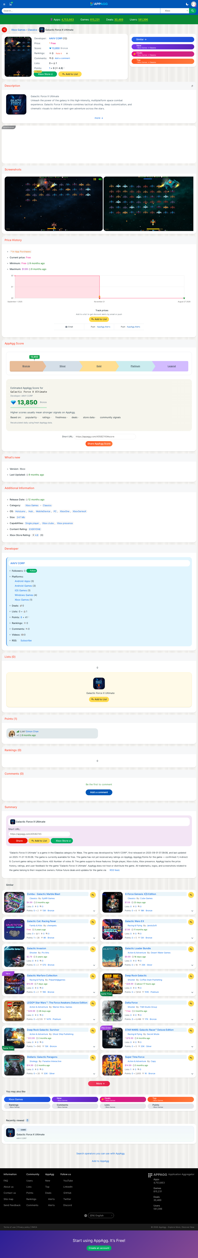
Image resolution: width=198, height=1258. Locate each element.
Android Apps (22, 581)
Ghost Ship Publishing (63, 1034)
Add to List (72, 74)
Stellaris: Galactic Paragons (42, 1056)
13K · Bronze (48, 910)
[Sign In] (193, 4)
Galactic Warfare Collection (42, 975)
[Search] (192, 10)
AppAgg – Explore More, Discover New (176, 1227)
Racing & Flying (133, 925)
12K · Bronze (146, 938)
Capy (153, 1061)
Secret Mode (153, 1034)
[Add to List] (93, 895)
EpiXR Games (48, 898)
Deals (48, 1192)
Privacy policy (23, 1227)
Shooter (32, 952)
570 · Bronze (48, 965)
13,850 (60, 48)
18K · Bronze (146, 910)
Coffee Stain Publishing (151, 980)
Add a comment (62, 58)
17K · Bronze (150, 1019)
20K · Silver (146, 1046)
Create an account (99, 1248)
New (47, 1180)
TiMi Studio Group (148, 1007)
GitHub (67, 1192)
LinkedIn (68, 1186)
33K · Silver (49, 1073)
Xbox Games (22, 599)
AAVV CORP (17, 563)
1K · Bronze (149, 1073)
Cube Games (146, 898)
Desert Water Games (160, 952)
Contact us (10, 1192)
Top (47, 1186)
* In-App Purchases (21, 251)
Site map (8, 1199)
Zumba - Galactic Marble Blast (43, 894)
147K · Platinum (53, 1019)
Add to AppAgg (100, 1161)
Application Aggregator (181, 1174)
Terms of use (10, 1227)
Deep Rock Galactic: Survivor (43, 1029)
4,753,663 (67, 19)
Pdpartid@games (57, 980)
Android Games (23, 585)
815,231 (95, 19)
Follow (33, 571)
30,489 (118, 19)
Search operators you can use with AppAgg (100, 1153)
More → (100, 1083)
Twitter (67, 1199)
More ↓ (99, 117)
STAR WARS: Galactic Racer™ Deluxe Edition (149, 1029)
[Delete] (27, 1120)
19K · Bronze (48, 992)
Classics (32, 898)
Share (19, 840)
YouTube (68, 1180)
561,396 (143, 19)
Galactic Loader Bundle (138, 948)
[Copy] (192, 86)
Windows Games (24, 595)
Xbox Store (44, 74)
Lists (28, 1186)
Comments (32, 1205)
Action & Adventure (135, 952)
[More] (94, 910)
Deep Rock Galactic (136, 975)
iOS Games (21, 590)
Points (29, 1192)
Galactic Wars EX (134, 921)
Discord (67, 1205)
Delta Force (131, 1002)
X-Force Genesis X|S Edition (140, 894)
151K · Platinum (151, 992)
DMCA (34, 1227)
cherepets (52, 925)
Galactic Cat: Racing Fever (41, 921)
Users (29, 1180)
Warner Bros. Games (62, 1007)
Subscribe (26, 640)
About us (9, 1186)
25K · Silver (146, 965)
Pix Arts (45, 952)
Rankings (31, 1199)
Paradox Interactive (51, 1061)
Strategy (32, 1061)
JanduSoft (152, 925)
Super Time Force (134, 1056)
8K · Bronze (48, 938)
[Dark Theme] (187, 4)
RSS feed (114, 870)
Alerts (51, 1199)
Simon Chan (32, 731)
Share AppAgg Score (99, 443)
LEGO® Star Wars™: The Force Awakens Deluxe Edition (57, 1002)
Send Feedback (12, 1205)
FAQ (6, 1180)
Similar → (141, 39)
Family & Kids (34, 925)
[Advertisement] (93, 144)
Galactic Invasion (36, 948)
